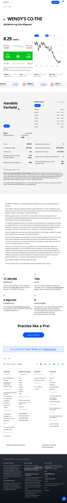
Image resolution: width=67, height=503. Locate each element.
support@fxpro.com (49, 474)
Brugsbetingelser (38, 467)
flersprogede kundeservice (22, 307)
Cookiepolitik (35, 468)
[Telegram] (58, 364)
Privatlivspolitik (27, 468)
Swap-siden (21, 46)
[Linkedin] (45, 364)
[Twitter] (49, 364)
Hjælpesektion (49, 349)
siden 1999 (15, 287)
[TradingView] (63, 364)
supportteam (48, 467)
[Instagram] (41, 364)
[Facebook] (36, 364)
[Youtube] (54, 364)
